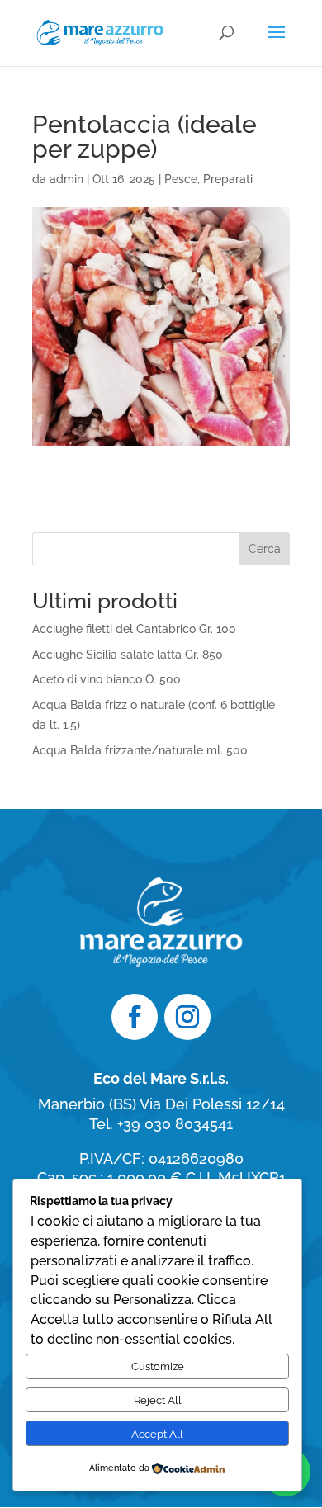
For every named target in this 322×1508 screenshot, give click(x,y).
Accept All (157, 1433)
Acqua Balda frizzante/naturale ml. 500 (140, 750)
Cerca (265, 548)
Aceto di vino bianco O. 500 (106, 679)
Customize (157, 1366)
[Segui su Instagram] (187, 1017)
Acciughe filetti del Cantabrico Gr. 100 (134, 629)
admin (66, 179)
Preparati (228, 179)
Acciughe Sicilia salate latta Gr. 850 (127, 654)
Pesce (180, 179)
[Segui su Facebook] (134, 1017)
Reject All (158, 1399)
